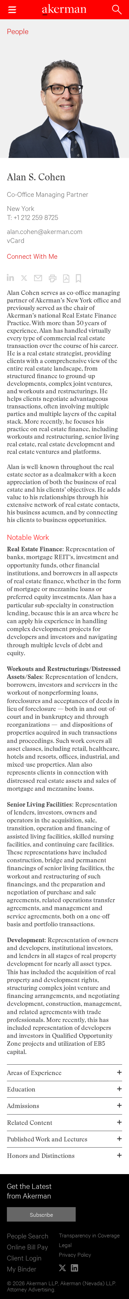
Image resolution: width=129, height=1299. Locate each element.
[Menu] (12, 9)
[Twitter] (62, 1267)
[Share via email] (34, 277)
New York (20, 208)
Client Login (24, 1257)
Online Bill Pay (27, 1246)
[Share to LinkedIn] (10, 277)
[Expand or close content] (119, 1072)
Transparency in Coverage (89, 1234)
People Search (28, 1235)
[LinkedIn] (74, 1267)
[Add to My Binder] (75, 278)
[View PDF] (62, 278)
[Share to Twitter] (20, 277)
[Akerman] (64, 9)
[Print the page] (49, 277)
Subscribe (41, 1214)
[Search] (117, 9)
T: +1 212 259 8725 (32, 217)
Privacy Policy (75, 1254)
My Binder (21, 1268)
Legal (65, 1244)
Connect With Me (32, 256)
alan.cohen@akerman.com (45, 231)
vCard (15, 240)
